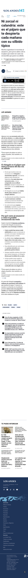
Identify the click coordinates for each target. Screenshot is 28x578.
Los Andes (2, 16)
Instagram (7, 489)
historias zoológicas (18, 223)
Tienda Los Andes (7, 539)
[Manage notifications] (25, 572)
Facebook (4, 489)
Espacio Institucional (8, 533)
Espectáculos (6, 517)
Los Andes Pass (7, 537)
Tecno (4, 529)
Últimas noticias (7, 504)
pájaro (10, 305)
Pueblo (13, 307)
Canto (15, 305)
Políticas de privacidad (8, 545)
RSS (4, 547)
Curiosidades (6, 307)
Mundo (5, 519)
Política (5, 506)
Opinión (5, 521)
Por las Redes (8, 16)
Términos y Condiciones (9, 543)
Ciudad (18, 307)
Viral (4, 531)
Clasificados (6, 541)
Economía (5, 508)
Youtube (17, 489)
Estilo (4, 525)
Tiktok (10, 489)
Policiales (5, 512)
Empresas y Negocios (8, 523)
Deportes (5, 515)
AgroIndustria (6, 527)
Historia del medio (7, 549)
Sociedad (5, 510)
